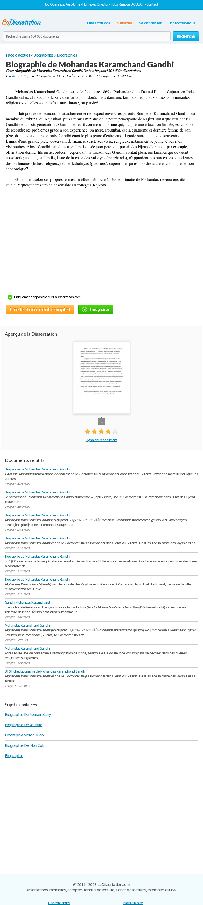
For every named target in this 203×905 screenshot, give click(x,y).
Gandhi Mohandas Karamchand (27, 602)
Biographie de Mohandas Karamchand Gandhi (37, 469)
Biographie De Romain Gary (28, 714)
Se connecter (150, 22)
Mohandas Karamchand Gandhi (27, 625)
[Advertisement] (98, 250)
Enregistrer (99, 309)
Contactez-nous (181, 22)
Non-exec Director (95, 4)
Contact (152, 4)
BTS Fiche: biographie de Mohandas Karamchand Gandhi (45, 671)
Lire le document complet (40, 309)
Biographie (14, 755)
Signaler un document (101, 440)
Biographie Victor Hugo (24, 735)
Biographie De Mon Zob (24, 745)
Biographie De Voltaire (23, 724)
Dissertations (98, 22)
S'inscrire (124, 22)
